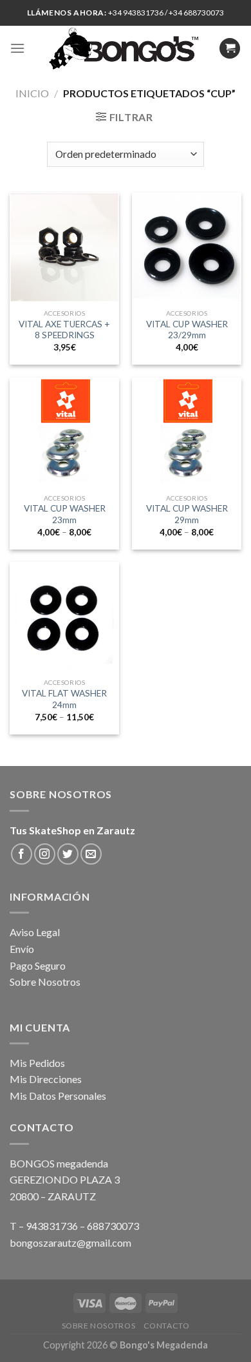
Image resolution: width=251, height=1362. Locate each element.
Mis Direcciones (46, 1079)
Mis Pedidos (37, 1063)
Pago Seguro (38, 965)
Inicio (32, 93)
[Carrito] (229, 48)
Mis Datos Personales (58, 1095)
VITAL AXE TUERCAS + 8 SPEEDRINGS (64, 330)
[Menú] (17, 48)
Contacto (167, 1325)
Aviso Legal (35, 932)
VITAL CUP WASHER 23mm (65, 514)
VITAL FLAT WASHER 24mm (64, 699)
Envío (22, 949)
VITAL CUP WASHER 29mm (187, 514)
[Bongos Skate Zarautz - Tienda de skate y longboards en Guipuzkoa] (126, 48)
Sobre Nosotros (45, 981)
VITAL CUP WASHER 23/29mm (187, 330)
